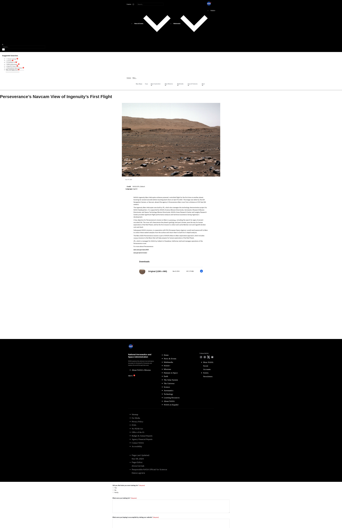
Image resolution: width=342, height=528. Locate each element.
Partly (116, 492)
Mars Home (139, 84)
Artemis (135, 238)
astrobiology (172, 220)
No (115, 490)
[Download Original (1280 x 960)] (201, 272)
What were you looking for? (124, 498)
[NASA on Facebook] (201, 357)
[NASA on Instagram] (204, 357)
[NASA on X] (208, 357)
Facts (146, 84)
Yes (115, 488)
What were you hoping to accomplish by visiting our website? (135, 517)
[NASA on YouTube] (212, 357)
